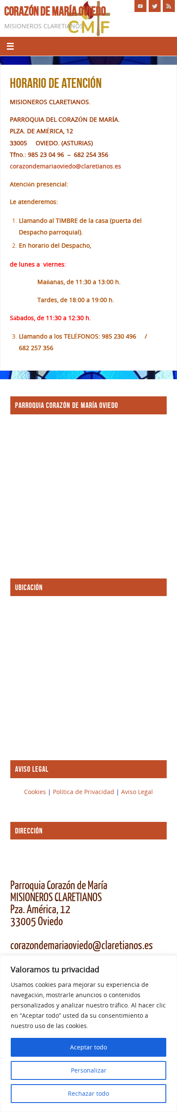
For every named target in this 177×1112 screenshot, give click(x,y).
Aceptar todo (88, 1047)
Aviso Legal (137, 792)
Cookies (36, 792)
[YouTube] (140, 6)
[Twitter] (155, 6)
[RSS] (169, 6)
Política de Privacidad (84, 792)
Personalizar (89, 1070)
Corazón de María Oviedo (55, 11)
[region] (88, 1033)
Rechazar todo (88, 1093)
